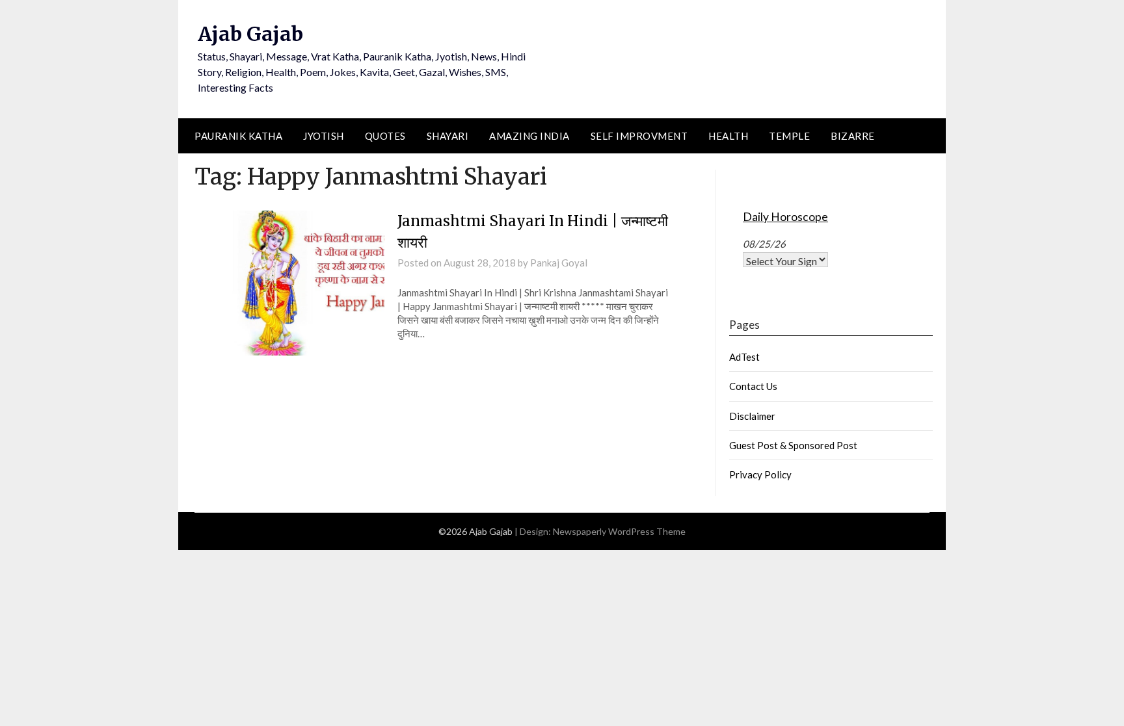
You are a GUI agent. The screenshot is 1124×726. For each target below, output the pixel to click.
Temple (789, 136)
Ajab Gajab (250, 33)
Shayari (448, 136)
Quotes (385, 136)
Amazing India (529, 136)
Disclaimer (752, 416)
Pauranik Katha (238, 136)
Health (728, 136)
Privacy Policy (760, 474)
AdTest (744, 357)
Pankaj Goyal (558, 262)
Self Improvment (639, 136)
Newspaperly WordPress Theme (619, 531)
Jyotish (323, 136)
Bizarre (853, 136)
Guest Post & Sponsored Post (793, 445)
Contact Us (753, 386)
